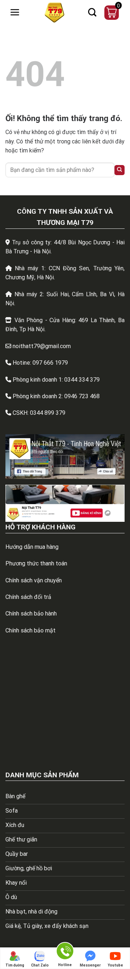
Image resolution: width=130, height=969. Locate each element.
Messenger (90, 965)
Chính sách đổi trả (28, 597)
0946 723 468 (82, 396)
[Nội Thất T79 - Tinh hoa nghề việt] (54, 12)
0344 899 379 (47, 412)
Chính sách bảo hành (31, 613)
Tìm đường (14, 965)
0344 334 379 (82, 379)
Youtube (115, 965)
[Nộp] (119, 170)
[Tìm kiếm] (92, 13)
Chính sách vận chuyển (33, 580)
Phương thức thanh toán (36, 563)
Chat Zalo (40, 965)
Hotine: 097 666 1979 (40, 362)
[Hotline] (65, 952)
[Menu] (14, 12)
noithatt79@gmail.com (42, 346)
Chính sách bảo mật (30, 630)
